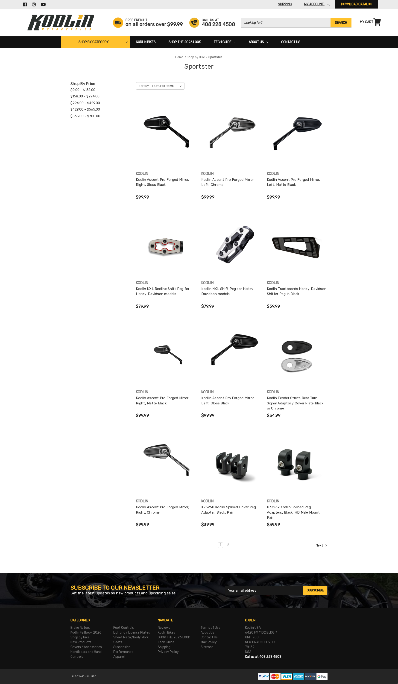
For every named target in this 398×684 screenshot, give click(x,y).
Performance (123, 652)
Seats (117, 642)
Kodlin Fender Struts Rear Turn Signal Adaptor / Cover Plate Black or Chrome (295, 403)
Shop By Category (94, 42)
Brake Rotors (80, 628)
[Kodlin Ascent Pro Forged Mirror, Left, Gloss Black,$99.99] (231, 356)
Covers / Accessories (86, 647)
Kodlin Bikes (146, 42)
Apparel (119, 657)
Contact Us (290, 42)
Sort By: (144, 86)
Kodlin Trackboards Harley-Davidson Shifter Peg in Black (297, 291)
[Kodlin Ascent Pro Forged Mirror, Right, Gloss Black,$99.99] (166, 138)
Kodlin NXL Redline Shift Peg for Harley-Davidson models (162, 291)
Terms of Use (210, 628)
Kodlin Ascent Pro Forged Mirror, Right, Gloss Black (162, 182)
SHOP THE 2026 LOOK (185, 42)
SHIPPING (285, 4)
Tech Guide (222, 42)
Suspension (121, 647)
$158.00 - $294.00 (85, 96)
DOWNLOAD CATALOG (356, 4)
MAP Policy (209, 642)
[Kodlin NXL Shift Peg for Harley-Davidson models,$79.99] (231, 247)
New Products (80, 642)
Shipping (164, 647)
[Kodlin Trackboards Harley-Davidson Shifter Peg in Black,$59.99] (297, 247)
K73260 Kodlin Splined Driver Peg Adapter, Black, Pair (228, 509)
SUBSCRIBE (315, 590)
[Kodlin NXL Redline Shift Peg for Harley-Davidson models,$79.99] (166, 247)
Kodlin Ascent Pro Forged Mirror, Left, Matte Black (293, 182)
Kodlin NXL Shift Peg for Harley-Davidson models (228, 291)
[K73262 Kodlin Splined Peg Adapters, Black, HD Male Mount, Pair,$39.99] (297, 465)
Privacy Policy (168, 652)
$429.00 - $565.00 (85, 109)
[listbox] (167, 85)
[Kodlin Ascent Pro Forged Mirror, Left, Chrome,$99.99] (231, 138)
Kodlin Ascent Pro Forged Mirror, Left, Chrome (228, 182)
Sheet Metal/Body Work (131, 637)
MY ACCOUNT (314, 4)
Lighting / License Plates (131, 632)
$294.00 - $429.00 (85, 103)
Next (320, 545)
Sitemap (207, 647)
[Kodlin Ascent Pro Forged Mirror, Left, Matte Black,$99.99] (297, 138)
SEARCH (341, 23)
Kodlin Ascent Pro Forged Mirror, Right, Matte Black (162, 400)
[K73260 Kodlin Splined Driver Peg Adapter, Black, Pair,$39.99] (231, 465)
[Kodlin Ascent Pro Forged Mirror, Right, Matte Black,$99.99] (166, 356)
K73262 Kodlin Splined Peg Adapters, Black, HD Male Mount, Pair (294, 512)
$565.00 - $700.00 (85, 116)
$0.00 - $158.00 (82, 90)
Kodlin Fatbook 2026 (85, 632)
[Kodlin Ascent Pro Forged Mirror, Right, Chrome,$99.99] (166, 465)
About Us (256, 42)
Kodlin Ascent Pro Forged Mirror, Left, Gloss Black (228, 400)
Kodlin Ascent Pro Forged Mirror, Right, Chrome (162, 509)
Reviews (164, 628)
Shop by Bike (79, 637)
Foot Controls (123, 628)
